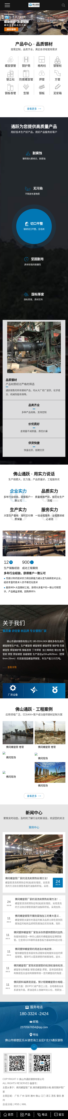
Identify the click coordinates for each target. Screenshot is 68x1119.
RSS (16, 1104)
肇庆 (58, 1096)
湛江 (48, 1096)
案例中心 (34, 827)
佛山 (38, 1096)
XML (24, 1104)
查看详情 (12, 667)
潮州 (32, 1096)
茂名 (53, 1096)
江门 (43, 1096)
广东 (17, 1096)
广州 (22, 1096)
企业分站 (7, 1104)
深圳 (27, 1096)
